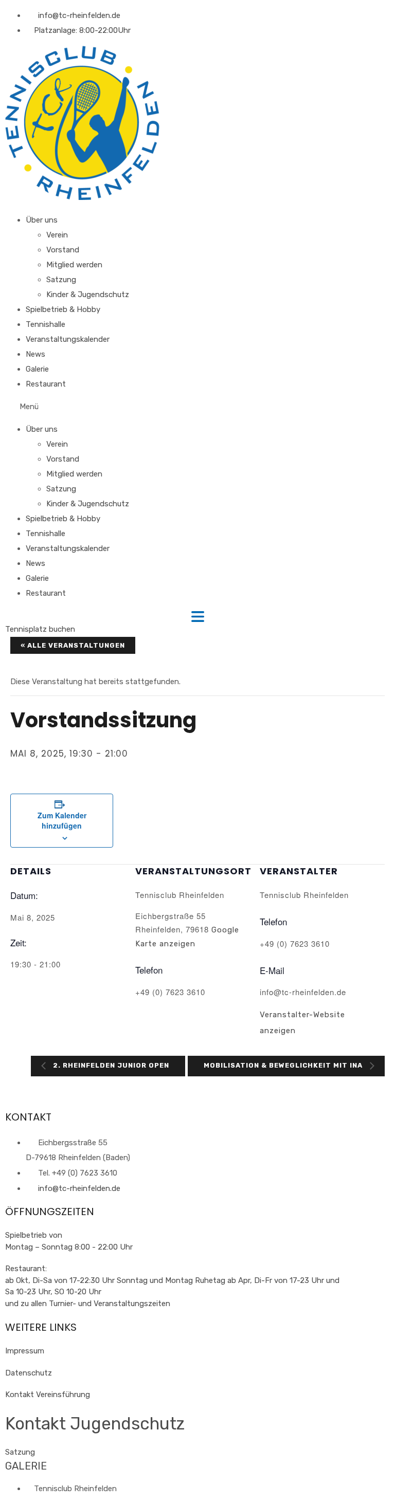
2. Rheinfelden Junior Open (110, 1066)
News (35, 354)
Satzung (61, 279)
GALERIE (26, 1466)
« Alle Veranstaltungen (73, 645)
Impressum (24, 1350)
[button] (197, 406)
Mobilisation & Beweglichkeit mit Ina (284, 1066)
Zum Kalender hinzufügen (62, 820)
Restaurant (46, 384)
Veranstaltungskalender (68, 339)
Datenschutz (28, 1373)
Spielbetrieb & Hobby (63, 309)
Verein (57, 235)
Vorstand (62, 249)
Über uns (42, 220)
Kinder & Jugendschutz (87, 294)
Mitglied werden (74, 264)
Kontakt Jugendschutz (95, 1424)
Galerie (37, 369)
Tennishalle (45, 324)
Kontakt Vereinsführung (47, 1394)
